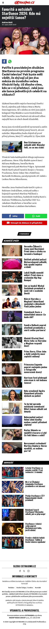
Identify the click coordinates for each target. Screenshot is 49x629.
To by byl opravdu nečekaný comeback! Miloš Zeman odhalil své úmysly (35, 407)
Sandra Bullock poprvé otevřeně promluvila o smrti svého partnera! (35, 327)
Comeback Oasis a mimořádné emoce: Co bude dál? (35, 314)
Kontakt (38, 588)
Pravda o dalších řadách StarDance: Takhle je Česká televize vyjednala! (35, 539)
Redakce (11, 588)
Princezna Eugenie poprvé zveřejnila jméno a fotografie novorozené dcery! (35, 368)
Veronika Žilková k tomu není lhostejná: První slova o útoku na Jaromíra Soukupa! (35, 250)
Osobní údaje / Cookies (24, 588)
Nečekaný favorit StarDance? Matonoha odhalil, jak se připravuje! (35, 511)
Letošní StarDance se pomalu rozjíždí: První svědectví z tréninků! (34, 470)
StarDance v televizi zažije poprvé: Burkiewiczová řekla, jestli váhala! (33, 527)
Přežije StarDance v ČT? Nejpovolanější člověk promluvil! (35, 497)
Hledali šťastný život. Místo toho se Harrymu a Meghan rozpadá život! (35, 342)
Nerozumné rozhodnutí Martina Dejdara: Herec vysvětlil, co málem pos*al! (35, 447)
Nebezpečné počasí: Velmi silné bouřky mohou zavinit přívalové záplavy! (35, 420)
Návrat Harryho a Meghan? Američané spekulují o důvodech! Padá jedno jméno (34, 302)
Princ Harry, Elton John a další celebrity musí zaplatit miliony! (35, 354)
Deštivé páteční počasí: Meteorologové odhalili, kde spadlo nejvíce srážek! (35, 263)
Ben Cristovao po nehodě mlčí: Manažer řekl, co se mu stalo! (34, 145)
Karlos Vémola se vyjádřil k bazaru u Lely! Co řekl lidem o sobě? (35, 432)
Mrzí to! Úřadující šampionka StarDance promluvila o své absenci (35, 484)
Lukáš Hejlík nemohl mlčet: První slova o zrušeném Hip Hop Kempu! (33, 276)
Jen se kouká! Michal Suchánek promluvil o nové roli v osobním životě (34, 289)
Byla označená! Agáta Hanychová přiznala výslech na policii (34, 393)
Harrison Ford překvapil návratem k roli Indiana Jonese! (35, 380)
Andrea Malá (7, 22)
